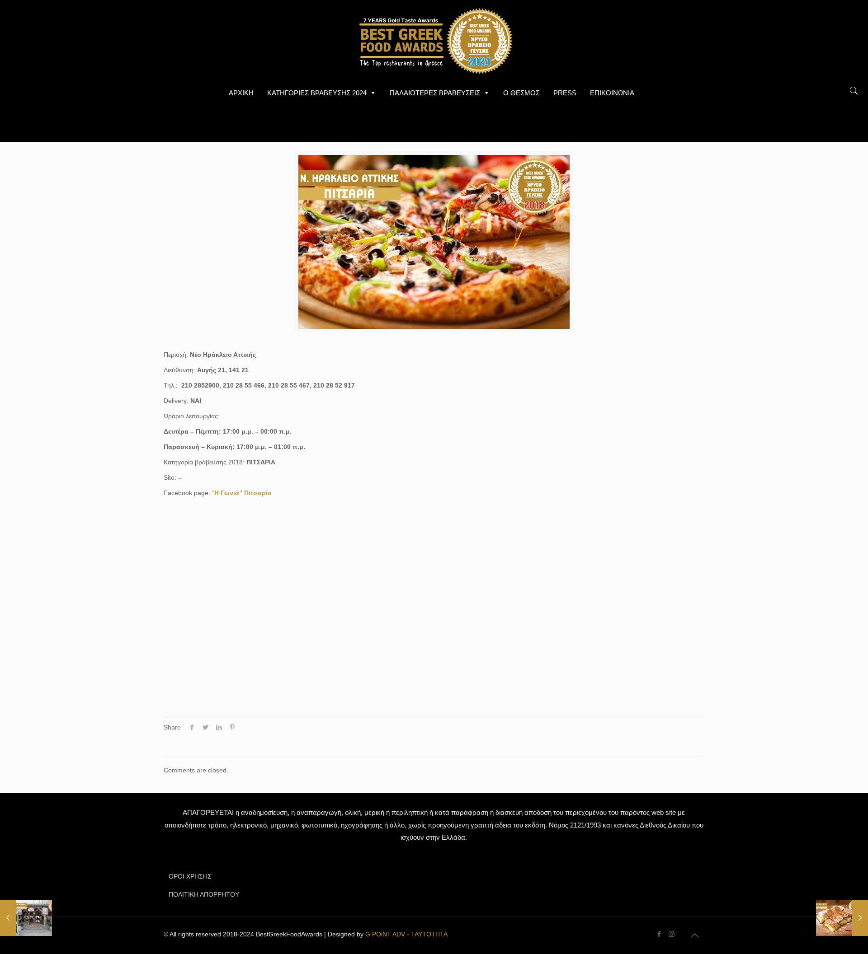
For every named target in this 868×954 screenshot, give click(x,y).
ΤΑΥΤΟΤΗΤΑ (429, 934)
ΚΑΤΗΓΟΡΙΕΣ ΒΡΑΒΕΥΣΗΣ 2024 (317, 93)
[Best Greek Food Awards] (434, 40)
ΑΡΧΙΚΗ (241, 93)
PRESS (564, 93)
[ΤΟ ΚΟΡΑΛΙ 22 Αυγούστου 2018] (26, 918)
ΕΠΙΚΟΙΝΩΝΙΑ (612, 93)
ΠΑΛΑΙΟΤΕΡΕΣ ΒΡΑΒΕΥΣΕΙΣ (435, 93)
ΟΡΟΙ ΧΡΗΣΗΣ (190, 876)
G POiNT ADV (385, 934)
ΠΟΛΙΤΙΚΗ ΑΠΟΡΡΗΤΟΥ (204, 894)
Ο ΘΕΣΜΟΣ (521, 93)
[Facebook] (659, 934)
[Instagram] (671, 934)
